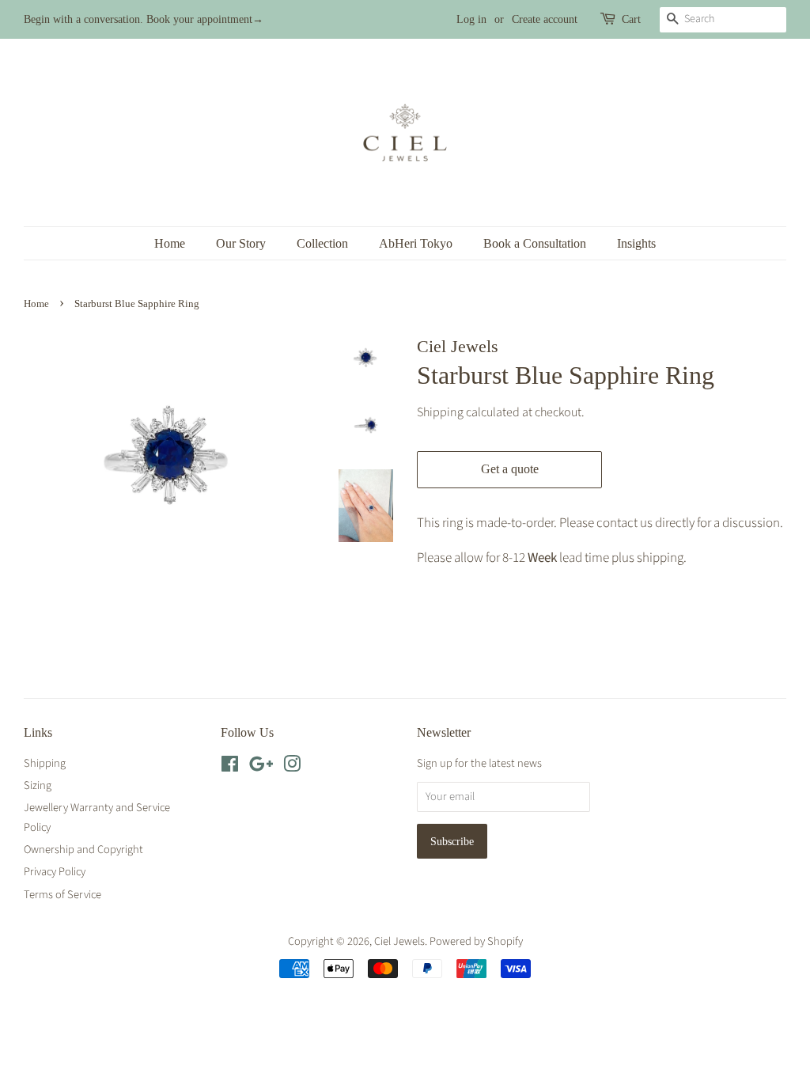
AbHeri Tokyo (415, 243)
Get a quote (510, 469)
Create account (544, 19)
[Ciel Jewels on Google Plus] (261, 767)
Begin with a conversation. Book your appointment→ (143, 19)
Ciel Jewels (399, 941)
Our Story (241, 243)
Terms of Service (62, 894)
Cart (631, 19)
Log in (471, 19)
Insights (636, 243)
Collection (322, 243)
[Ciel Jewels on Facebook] (230, 767)
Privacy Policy (54, 871)
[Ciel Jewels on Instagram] (292, 767)
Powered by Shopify (476, 941)
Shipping (440, 412)
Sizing (37, 785)
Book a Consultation (534, 243)
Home (169, 243)
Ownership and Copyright (83, 849)
